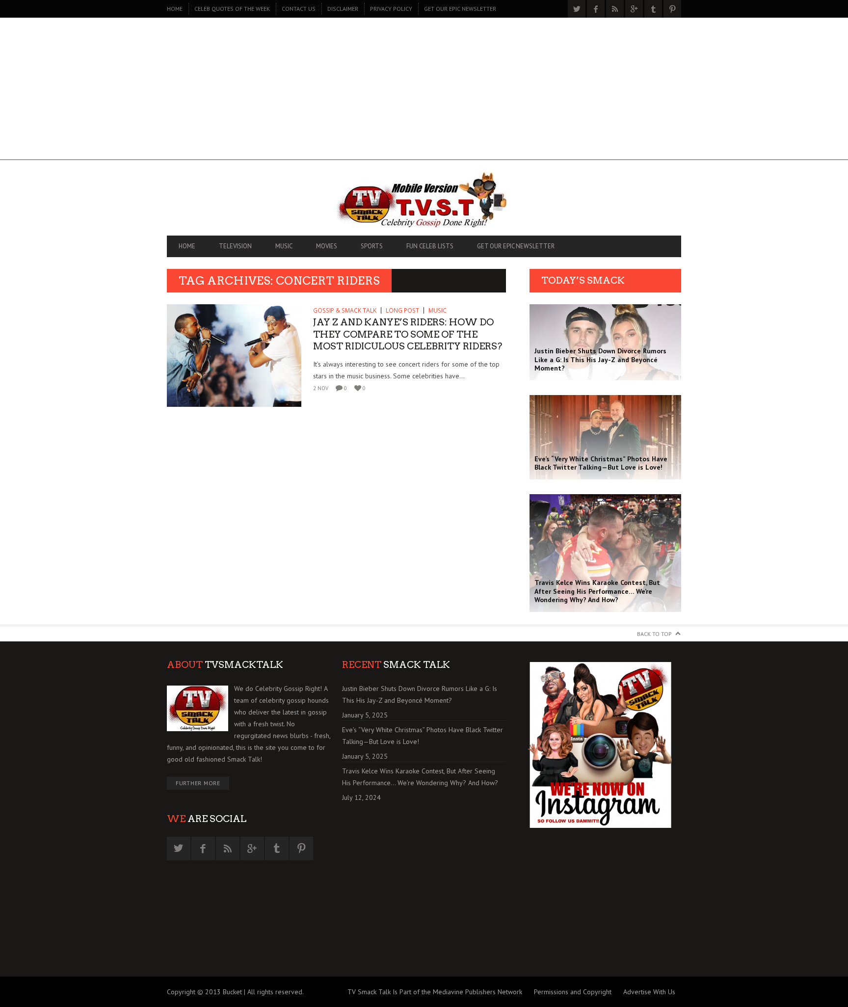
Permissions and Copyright (572, 991)
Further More (198, 783)
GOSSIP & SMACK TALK (344, 310)
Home (175, 8)
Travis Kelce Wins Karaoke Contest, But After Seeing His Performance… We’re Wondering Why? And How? (420, 777)
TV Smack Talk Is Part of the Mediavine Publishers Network (434, 991)
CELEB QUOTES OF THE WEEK (232, 8)
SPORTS (372, 246)
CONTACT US (299, 8)
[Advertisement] (424, 91)
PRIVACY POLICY (391, 8)
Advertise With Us (649, 991)
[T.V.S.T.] (424, 200)
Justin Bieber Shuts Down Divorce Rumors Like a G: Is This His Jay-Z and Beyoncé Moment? (419, 694)
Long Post (402, 310)
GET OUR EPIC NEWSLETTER (460, 8)
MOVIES (326, 246)
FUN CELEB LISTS (429, 246)
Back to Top (654, 633)
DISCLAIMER (342, 8)
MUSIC (283, 246)
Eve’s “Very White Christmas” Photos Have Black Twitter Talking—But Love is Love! (422, 735)
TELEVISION (235, 246)
